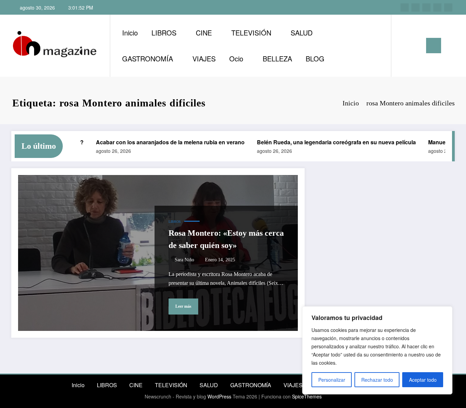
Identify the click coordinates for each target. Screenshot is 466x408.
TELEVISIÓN (251, 33)
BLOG (315, 58)
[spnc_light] (415, 45)
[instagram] (405, 7)
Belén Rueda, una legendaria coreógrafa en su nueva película (329, 142)
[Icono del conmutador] (433, 45)
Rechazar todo (377, 379)
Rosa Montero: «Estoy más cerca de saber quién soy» (226, 239)
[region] (377, 350)
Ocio (236, 58)
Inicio (130, 33)
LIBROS (163, 33)
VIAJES (204, 58)
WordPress (219, 396)
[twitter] (426, 7)
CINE (204, 33)
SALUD (301, 33)
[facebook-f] (437, 7)
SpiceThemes (307, 396)
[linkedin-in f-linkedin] (415, 7)
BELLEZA (277, 58)
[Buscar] (403, 46)
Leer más (183, 306)
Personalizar (331, 379)
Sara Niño (184, 259)
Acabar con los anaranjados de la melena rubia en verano (163, 142)
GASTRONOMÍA (147, 58)
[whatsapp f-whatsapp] (448, 7)
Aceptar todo (423, 379)
